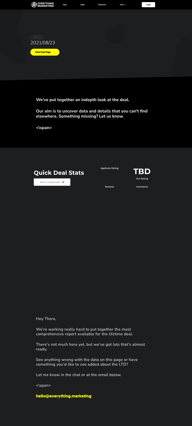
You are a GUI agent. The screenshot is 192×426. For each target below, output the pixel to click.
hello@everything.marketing (63, 396)
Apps (65, 4)
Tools (122, 4)
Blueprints (102, 4)
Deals (82, 4)
